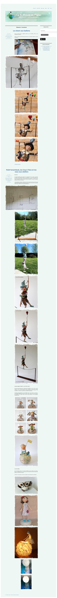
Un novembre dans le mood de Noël (46, 50)
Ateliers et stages (42, 8)
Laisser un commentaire (9, 38)
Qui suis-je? (34, 8)
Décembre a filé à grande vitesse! (46, 49)
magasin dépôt (7, 179)
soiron (10, 179)
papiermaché (8, 37)
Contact (51, 8)
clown (6, 36)
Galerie (48, 8)
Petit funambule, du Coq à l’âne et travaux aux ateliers (21, 171)
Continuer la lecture (17, 164)
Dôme (8, 178)
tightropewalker (9, 180)
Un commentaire (9, 182)
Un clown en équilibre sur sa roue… (46, 48)
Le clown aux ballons (21, 31)
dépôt (6, 178)
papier (11, 36)
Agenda (46, 8)
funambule (8, 36)
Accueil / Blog (38, 8)
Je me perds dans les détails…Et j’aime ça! (46, 47)
